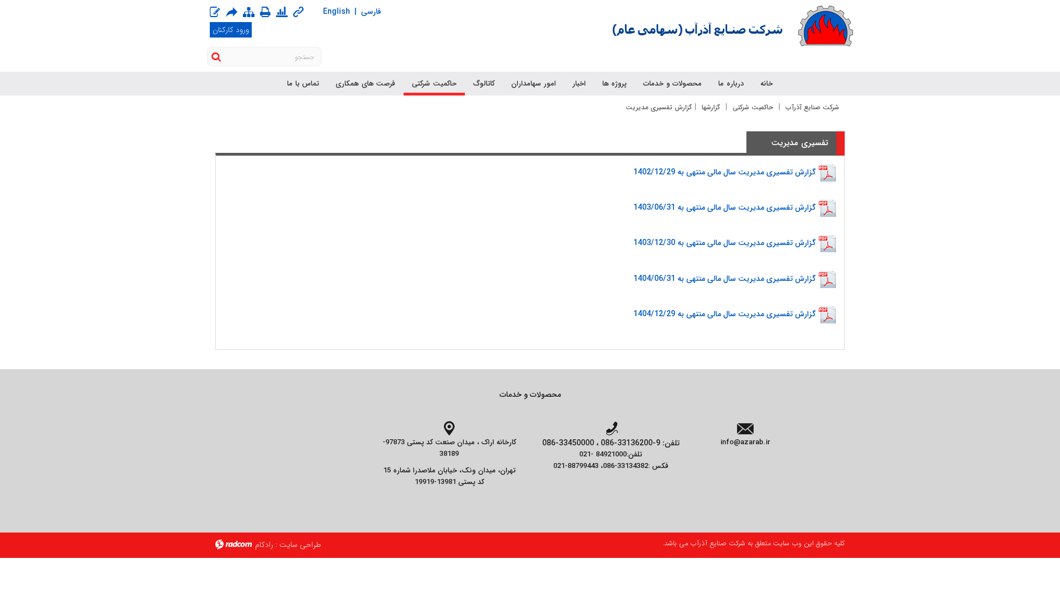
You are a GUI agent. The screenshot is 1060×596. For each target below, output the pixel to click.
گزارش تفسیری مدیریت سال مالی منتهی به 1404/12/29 (724, 314)
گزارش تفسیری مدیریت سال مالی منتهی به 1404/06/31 (724, 278)
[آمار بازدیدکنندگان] (282, 12)
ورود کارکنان (231, 30)
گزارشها (711, 107)
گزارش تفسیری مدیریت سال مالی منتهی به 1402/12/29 (724, 172)
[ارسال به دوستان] (231, 12)
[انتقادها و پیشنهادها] (215, 12)
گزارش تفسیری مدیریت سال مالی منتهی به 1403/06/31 (724, 207)
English (336, 12)
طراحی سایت (300, 545)
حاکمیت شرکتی (753, 107)
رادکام (264, 545)
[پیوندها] (298, 12)
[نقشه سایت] (249, 12)
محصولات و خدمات (530, 395)
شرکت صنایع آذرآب (812, 107)
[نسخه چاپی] (265, 12)
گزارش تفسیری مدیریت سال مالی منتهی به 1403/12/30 (724, 243)
